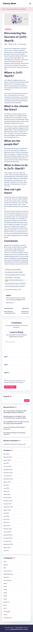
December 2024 (8, 469)
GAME (5, 589)
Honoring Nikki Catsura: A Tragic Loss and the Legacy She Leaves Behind (16, 422)
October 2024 (7, 476)
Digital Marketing (8, 574)
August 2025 (7, 460)
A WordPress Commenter (10, 444)
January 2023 (7, 532)
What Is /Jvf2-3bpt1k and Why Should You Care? (14, 281)
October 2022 (7, 541)
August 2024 (7, 482)
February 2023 (7, 528)
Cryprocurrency (7, 571)
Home (3, 9)
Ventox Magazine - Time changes (12, 277)
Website (6, 372)
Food (4, 586)
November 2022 (7, 538)
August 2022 (7, 547)
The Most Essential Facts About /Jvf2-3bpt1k (15, 274)
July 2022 (6, 550)
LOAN (5, 599)
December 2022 (7, 535)
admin (8, 295)
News (5, 605)
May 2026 (6, 454)
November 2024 (8, 472)
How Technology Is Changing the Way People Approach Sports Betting (14, 411)
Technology (6, 611)
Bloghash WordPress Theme (19, 629)
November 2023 (7, 500)
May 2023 (6, 519)
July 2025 (6, 463)
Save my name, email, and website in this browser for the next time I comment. (14, 381)
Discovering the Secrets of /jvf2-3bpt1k (14, 272)
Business (8, 29)
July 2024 (6, 485)
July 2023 (6, 513)
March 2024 (6, 494)
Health (5, 593)
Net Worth (6, 602)
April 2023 (6, 522)
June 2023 (6, 516)
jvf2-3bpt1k (17, 57)
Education (6, 577)
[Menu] (30, 3)
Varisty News (9, 3)
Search (6, 396)
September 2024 (8, 479)
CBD (4, 568)
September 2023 (8, 507)
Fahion (5, 583)
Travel (5, 614)
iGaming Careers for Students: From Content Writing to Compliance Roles (14, 417)
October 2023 (7, 504)
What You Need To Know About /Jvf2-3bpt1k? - (15, 283)
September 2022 (8, 544)
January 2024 (7, 497)
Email (6, 364)
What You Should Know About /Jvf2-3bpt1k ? (15, 286)
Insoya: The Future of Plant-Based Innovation (14, 428)
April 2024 (6, 491)
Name (6, 356)
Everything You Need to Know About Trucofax (14, 433)
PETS (5, 608)
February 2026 (7, 457)
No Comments (23, 44)
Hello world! (22, 444)
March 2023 (6, 525)
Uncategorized (7, 617)
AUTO (5, 561)
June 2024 (6, 488)
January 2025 (7, 466)
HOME (5, 596)
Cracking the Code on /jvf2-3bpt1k (13, 269)
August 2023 (7, 510)
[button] (9, 302)
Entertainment (7, 580)
